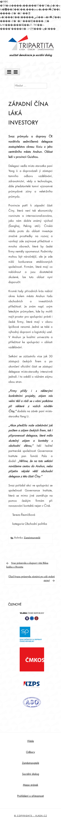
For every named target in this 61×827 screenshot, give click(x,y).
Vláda (30, 741)
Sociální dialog (30, 774)
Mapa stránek (30, 785)
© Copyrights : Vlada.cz (30, 816)
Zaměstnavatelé (32, 538)
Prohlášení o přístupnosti (30, 796)
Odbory (30, 752)
